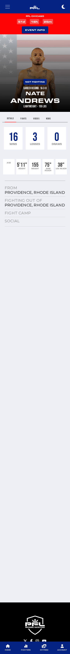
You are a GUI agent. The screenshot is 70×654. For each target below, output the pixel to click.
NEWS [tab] (48, 118)
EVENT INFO (35, 29)
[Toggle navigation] (7, 6)
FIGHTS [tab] (23, 118)
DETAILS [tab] (10, 118)
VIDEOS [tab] (36, 118)
